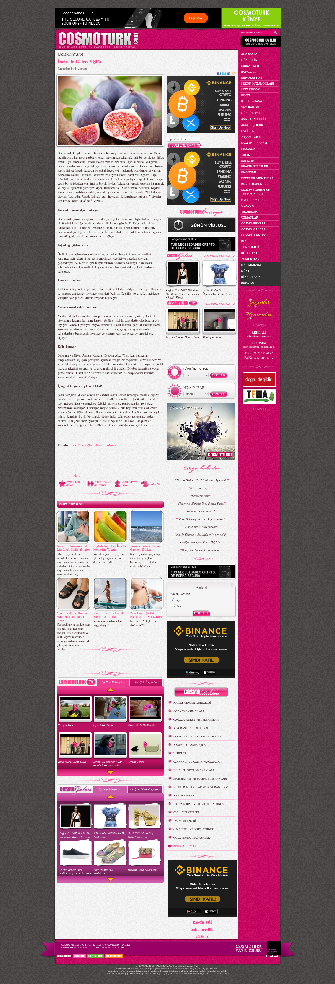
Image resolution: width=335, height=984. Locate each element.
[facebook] (219, 74)
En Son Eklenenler (112, 682)
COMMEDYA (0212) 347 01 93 (107, 947)
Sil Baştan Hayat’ (201, 488)
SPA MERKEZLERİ (184, 820)
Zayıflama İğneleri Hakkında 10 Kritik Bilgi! (146, 615)
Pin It (76, 475)
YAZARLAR (249, 211)
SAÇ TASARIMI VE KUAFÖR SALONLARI (200, 804)
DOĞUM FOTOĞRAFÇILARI (191, 745)
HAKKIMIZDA (251, 265)
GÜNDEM (247, 205)
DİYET (245, 95)
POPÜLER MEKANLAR (257, 178)
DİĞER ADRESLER (185, 846)
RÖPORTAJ (249, 253)
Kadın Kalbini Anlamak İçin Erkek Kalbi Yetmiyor (74, 547)
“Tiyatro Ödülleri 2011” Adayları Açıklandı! (201, 480)
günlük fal (202, 936)
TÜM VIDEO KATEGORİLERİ (220, 304)
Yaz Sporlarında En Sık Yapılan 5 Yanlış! (108, 615)
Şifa (80, 445)
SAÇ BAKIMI (250, 107)
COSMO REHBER (253, 223)
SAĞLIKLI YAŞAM (70, 54)
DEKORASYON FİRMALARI (190, 728)
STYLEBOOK (250, 89)
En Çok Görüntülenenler (145, 789)
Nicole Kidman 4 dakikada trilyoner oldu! (201, 534)
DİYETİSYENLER (183, 795)
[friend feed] (228, 74)
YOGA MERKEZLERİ (186, 812)
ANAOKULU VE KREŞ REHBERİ (193, 829)
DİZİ (244, 241)
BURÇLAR (248, 71)
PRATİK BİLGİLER (254, 166)
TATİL (245, 154)
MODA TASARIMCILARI (188, 711)
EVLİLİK (247, 131)
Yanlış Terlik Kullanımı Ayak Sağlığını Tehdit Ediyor (72, 616)
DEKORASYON (251, 77)
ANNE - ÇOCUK (252, 125)
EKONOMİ (248, 172)
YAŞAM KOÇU (251, 137)
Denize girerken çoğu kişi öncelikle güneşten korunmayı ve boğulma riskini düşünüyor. (145, 560)
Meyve (99, 445)
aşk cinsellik (202, 929)
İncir (73, 445)
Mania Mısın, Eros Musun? (201, 527)
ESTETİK (247, 160)
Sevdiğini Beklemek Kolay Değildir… (201, 542)
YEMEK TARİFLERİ (255, 259)
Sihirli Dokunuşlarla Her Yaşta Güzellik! (201, 519)
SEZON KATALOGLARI (257, 83)
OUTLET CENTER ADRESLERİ (192, 702)
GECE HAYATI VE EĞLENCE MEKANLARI (200, 778)
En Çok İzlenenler (146, 682)
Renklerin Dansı (201, 496)
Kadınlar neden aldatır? (201, 511)
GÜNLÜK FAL (251, 113)
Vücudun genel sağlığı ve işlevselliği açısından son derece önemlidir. (108, 558)
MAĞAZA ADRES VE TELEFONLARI (196, 719)
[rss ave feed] (233, 74)
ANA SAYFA (249, 54)
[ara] (276, 33)
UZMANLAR (249, 217)
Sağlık (88, 445)
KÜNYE (246, 271)
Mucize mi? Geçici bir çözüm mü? (143, 623)
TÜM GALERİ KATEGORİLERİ (219, 256)
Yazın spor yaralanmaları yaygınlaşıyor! (107, 623)
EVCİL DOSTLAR (253, 199)
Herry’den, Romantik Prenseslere (201, 550)
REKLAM (247, 282)
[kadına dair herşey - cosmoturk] (98, 47)
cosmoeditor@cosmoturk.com (259, 346)
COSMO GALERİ (253, 229)
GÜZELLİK (249, 60)
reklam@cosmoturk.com (259, 336)
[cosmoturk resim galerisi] (183, 255)
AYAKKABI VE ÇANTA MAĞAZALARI (197, 761)
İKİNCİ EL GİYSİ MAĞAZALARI (193, 770)
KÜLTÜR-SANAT (252, 101)
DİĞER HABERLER (70, 504)
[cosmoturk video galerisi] (183, 304)
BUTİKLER (179, 753)
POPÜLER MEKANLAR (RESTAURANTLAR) (200, 787)
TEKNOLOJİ (250, 247)
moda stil (202, 921)
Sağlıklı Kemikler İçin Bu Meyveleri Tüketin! (110, 547)
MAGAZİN (248, 148)
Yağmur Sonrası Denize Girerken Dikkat (145, 547)
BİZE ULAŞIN (250, 276)
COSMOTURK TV (253, 235)
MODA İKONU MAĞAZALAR (191, 837)
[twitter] (224, 74)
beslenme (111, 445)
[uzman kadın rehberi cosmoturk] (201, 692)
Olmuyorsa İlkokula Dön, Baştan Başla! (201, 503)
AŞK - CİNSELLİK (254, 119)
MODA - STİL (250, 65)
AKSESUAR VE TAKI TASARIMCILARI (197, 736)
